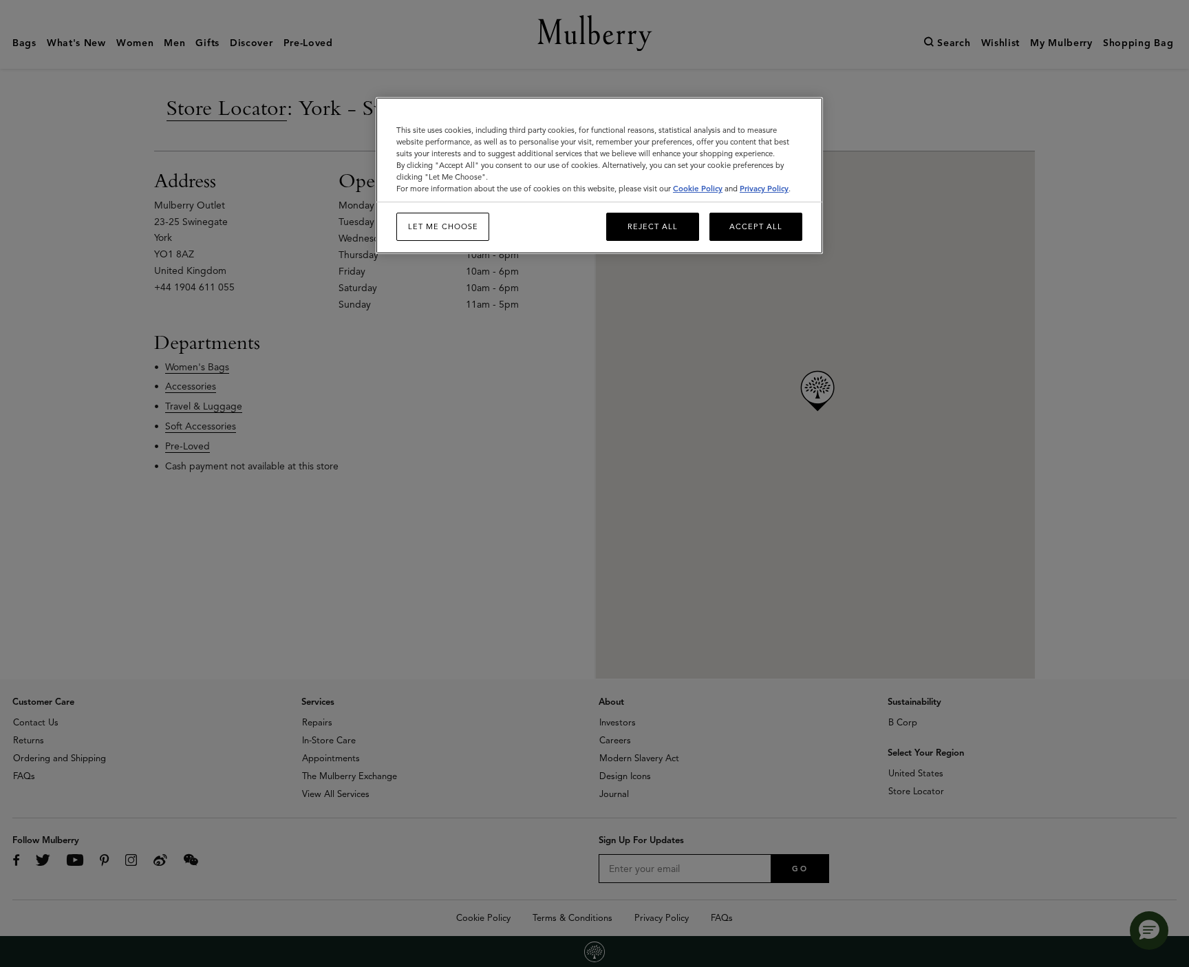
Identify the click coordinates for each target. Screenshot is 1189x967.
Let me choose (443, 226)
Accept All (755, 226)
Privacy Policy (764, 188)
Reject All (653, 226)
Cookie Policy (697, 188)
